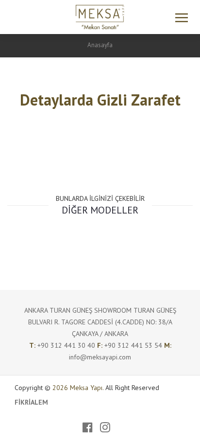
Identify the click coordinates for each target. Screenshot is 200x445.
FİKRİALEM (31, 402)
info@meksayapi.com (100, 357)
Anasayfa (100, 45)
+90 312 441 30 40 (67, 345)
